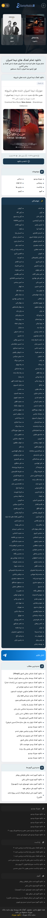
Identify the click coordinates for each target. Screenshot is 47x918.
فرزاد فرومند (18, 492)
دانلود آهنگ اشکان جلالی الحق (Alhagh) (27, 673)
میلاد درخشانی (37, 615)
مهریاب (19, 607)
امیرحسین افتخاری (16, 278)
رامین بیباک (18, 360)
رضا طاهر (39, 373)
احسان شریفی (37, 241)
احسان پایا (18, 233)
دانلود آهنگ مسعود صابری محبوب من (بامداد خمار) (23, 682)
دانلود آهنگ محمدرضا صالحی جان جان (28, 709)
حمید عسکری (17, 348)
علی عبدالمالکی (37, 459)
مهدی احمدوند (37, 595)
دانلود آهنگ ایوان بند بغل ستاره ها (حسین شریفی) (24, 722)
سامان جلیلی (38, 393)
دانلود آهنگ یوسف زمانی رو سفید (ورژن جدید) (25, 678)
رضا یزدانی (38, 377)
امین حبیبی (38, 286)
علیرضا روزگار (38, 471)
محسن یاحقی (37, 554)
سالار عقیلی (38, 389)
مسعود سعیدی (17, 578)
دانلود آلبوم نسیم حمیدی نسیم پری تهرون (29, 902)
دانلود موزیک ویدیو (35, 727)
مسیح (40, 586)
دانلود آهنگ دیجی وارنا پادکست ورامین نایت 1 (28, 856)
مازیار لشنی (18, 521)
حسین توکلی (18, 340)
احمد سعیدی (37, 245)
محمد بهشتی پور (16, 558)
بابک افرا (19, 290)
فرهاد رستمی (18, 496)
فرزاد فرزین (38, 492)
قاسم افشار (38, 504)
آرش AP (19, 212)
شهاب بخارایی (17, 439)
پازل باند (19, 311)
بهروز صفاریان (37, 303)
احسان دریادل (17, 237)
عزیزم (35, 39)
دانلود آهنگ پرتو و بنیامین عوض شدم (28, 731)
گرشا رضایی (18, 513)
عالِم (20, 447)
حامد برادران (38, 332)
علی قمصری (18, 459)
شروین (40, 439)
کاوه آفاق (39, 508)
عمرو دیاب (38, 484)
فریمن (20, 500)
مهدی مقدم (38, 599)
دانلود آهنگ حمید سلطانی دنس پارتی (29, 713)
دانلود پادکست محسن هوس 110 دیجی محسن (28, 868)
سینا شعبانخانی (37, 430)
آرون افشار (18, 225)
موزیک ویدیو (38, 179)
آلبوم (40, 191)
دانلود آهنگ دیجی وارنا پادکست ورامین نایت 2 (28, 852)
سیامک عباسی (37, 414)
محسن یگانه (17, 554)
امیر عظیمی (18, 274)
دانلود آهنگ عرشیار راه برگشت (31, 704)
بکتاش (40, 299)
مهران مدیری (38, 607)
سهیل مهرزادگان (16, 430)
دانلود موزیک (16, 915)
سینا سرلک (18, 426)
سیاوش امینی (17, 414)
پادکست (39, 187)
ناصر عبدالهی (17, 623)
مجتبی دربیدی (17, 529)
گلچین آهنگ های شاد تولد (13, 517)
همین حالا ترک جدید (35, 95)
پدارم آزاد (39, 315)
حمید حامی (38, 348)
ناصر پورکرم (18, 619)
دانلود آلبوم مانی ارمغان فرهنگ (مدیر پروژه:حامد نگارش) (25, 795)
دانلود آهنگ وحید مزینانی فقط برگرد (29, 696)
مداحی (19, 179)
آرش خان (39, 216)
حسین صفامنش (16, 344)
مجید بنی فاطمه (16, 537)
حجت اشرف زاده (36, 340)
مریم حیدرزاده (37, 578)
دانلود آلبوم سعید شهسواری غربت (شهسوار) (26, 784)
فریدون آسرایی (37, 500)
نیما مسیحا (38, 632)
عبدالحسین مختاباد (35, 451)
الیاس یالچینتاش (37, 257)
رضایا (20, 377)
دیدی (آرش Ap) (12, 39)
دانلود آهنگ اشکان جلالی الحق (31, 740)
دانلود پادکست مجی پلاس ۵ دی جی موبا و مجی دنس (25, 860)
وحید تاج (19, 636)
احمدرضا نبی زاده (16, 249)
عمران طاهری (17, 480)
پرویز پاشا (19, 319)
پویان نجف (18, 323)
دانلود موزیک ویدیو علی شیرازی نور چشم (30, 835)
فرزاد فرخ (19, 488)
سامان (20, 389)
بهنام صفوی (38, 307)
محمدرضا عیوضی (36, 574)
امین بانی (39, 282)
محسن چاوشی (37, 549)
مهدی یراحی (18, 599)
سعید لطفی (18, 401)
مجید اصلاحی (37, 537)
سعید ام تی (38, 397)
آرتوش (20, 208)
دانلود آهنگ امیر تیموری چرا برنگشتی (29, 736)
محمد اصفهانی (37, 558)
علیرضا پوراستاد (17, 467)
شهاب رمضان (38, 443)
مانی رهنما (18, 525)
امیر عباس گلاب (37, 274)
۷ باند (40, 208)
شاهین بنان (18, 434)
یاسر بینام (39, 640)
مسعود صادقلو (17, 582)
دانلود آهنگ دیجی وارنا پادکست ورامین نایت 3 (28, 848)
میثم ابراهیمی (37, 611)
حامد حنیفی (18, 332)
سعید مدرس (38, 406)
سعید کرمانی (38, 401)
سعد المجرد (18, 393)
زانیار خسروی (17, 385)
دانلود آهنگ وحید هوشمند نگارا (31, 744)
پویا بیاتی (39, 323)
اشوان (40, 253)
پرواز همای (38, 319)
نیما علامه (18, 628)
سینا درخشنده (37, 426)
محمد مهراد (18, 566)
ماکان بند (39, 525)
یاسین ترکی (18, 640)
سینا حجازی (18, 422)
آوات (20, 229)
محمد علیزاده (17, 562)
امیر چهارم (39, 270)
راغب (40, 360)
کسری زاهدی (18, 508)
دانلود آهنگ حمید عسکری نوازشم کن (29, 687)
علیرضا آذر (39, 467)
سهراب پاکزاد (18, 406)
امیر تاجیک (18, 266)
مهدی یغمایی (37, 603)
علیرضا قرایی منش (36, 476)
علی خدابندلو (38, 455)
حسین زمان (38, 344)
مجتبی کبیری (38, 533)
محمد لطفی (38, 566)
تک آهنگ (19, 183)
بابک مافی (18, 295)
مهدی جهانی (18, 595)
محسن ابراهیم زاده (15, 545)
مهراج (20, 615)
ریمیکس (39, 183)
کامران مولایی (17, 504)
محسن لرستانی (17, 549)
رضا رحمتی (38, 369)
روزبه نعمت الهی (16, 381)
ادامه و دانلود (22, 161)
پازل (40, 311)
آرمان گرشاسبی (37, 220)
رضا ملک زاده (17, 373)
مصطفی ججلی (17, 586)
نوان (40, 628)
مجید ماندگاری (17, 541)
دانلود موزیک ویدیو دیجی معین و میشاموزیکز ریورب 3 (25, 830)
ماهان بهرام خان (37, 529)
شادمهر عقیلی (37, 434)
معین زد (19, 591)
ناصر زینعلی (38, 623)
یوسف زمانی (38, 644)
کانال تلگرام (40, 655)
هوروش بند (38, 636)
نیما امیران (9, 95)
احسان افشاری (37, 233)
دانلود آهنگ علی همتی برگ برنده (30, 749)
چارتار (20, 327)
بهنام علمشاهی (17, 307)
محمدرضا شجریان (36, 570)
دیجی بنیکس (17, 356)
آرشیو (20, 191)
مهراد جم (19, 603)
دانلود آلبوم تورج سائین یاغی (32, 779)
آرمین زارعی (38, 225)
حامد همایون (38, 336)
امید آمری (39, 262)
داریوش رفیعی (17, 352)
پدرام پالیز (18, 315)
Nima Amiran (26, 102)
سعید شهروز (18, 397)
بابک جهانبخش (37, 295)
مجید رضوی (38, 541)
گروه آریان (39, 517)
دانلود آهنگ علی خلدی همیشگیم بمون (28, 700)
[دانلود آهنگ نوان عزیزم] (35, 24)
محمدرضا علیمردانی (15, 570)
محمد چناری (38, 562)
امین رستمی (18, 282)
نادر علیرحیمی (37, 619)
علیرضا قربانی (17, 476)
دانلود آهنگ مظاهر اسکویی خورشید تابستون (26, 691)
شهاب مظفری (17, 443)
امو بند (19, 257)
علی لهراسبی (38, 463)
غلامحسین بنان (17, 484)
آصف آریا (39, 229)
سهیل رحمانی (17, 410)
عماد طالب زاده (37, 480)
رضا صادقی (18, 369)
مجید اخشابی (17, 533)
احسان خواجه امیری (35, 237)
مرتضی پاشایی (17, 574)
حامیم (20, 336)
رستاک (40, 364)
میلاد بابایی (18, 611)
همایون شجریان (16, 632)
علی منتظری (18, 463)
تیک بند (39, 327)
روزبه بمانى (38, 381)
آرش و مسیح (17, 216)
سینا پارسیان (38, 422)
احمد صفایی (38, 249)
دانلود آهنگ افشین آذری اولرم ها (30, 718)
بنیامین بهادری (17, 299)
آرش (40, 212)
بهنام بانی (19, 303)
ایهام (20, 286)
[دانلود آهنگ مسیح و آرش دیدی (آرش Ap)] (12, 24)
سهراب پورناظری (37, 410)
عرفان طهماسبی (17, 451)
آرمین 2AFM (18, 220)
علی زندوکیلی (17, 455)
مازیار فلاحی (38, 521)
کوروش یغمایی (37, 513)
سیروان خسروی (37, 418)
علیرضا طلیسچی (16, 471)
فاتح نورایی (38, 488)
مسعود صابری (37, 582)
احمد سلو (19, 245)
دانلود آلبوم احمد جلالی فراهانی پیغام (29, 775)
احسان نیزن (18, 241)
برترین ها (19, 187)
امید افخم (18, 262)
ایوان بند (39, 290)
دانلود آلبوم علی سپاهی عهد (32, 788)
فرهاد (40, 496)
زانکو (40, 385)
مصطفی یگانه (37, 591)
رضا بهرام (19, 364)
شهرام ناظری (38, 447)
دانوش (40, 356)
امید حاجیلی (38, 266)
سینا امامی (18, 418)
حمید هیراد (38, 352)
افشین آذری (18, 253)
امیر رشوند (18, 270)
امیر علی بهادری (37, 278)
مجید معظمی (37, 545)
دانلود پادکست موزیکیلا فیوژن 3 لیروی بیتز (29, 864)
